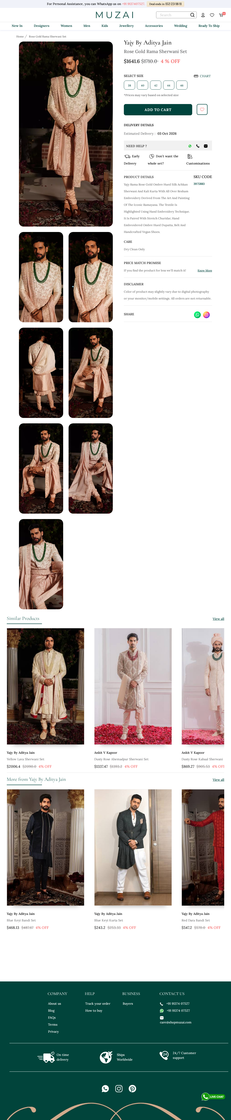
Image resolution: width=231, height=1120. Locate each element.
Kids (105, 26)
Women (66, 26)
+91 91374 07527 (177, 1004)
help (90, 993)
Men (86, 26)
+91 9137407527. (132, 4)
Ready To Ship (209, 26)
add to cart (158, 109)
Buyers (128, 1004)
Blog (51, 1011)
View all (218, 619)
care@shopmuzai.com (175, 1022)
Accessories (154, 26)
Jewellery (126, 26)
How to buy (93, 1011)
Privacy (53, 1032)
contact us (172, 993)
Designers (41, 26)
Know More (205, 270)
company (57, 993)
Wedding (180, 26)
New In (17, 26)
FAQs (52, 1018)
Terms (53, 1025)
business (131, 993)
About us (54, 1004)
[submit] (202, 109)
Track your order (97, 1004)
